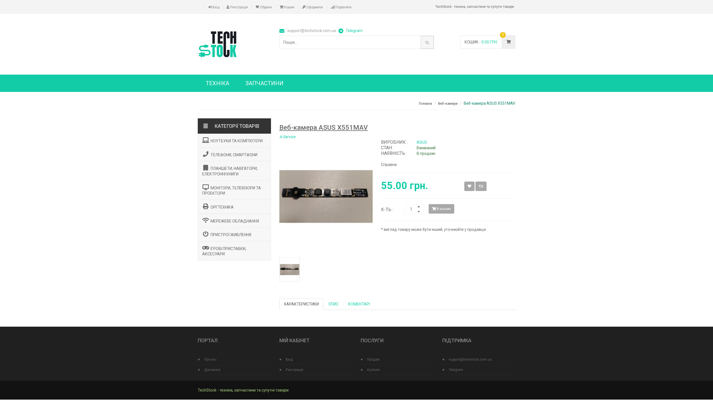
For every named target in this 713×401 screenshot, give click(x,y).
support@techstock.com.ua (470, 359)
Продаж (373, 359)
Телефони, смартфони (234, 154)
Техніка (217, 83)
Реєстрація (238, 7)
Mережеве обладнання (235, 221)
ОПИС (333, 304)
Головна (425, 104)
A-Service (287, 137)
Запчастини (264, 83)
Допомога (212, 370)
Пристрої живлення (231, 235)
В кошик (443, 209)
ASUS (422, 142)
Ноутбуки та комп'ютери (237, 141)
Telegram (354, 30)
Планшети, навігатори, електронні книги (230, 171)
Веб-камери (448, 104)
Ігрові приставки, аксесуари (224, 251)
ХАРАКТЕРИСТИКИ (301, 304)
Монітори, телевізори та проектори (231, 190)
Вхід (215, 7)
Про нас (210, 359)
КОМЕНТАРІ (359, 304)
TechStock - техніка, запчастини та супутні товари (243, 390)
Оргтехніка (222, 207)
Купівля (373, 370)
